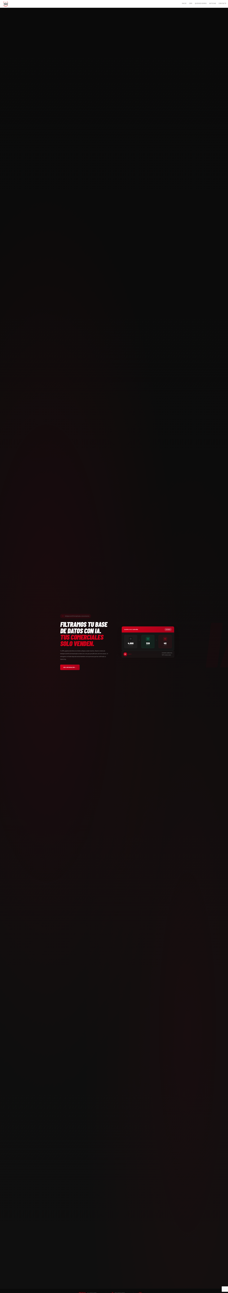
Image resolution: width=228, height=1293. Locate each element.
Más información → (70, 667)
